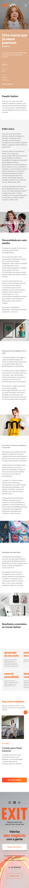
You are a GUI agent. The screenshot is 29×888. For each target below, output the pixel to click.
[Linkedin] (14, 803)
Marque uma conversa (14, 847)
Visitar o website (7, 84)
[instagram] (10, 803)
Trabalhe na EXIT (14, 876)
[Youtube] (19, 803)
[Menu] (25, 5)
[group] (13, 739)
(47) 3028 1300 (16, 867)
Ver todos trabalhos (14, 780)
